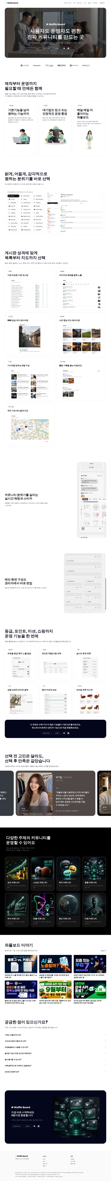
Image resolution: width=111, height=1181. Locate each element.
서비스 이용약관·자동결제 (20, 1176)
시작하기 (57, 48)
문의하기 (102, 3)
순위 (44, 1159)
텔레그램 (73, 1163)
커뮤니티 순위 (67, 3)
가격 (85, 3)
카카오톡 (73, 1161)
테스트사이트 (46, 48)
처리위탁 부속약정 (41, 1176)
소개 (74, 3)
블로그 (89, 3)
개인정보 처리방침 (32, 1176)
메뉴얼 (95, 3)
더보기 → (103, 951)
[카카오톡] (64, 48)
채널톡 (72, 1159)
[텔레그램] (68, 48)
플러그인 (79, 3)
